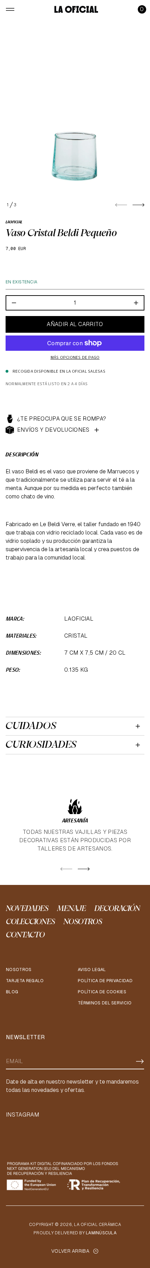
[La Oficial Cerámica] (76, 9)
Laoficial (14, 222)
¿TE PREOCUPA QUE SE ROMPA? (61, 418)
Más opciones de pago (75, 358)
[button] (142, 9)
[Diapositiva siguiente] (138, 205)
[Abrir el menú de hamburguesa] (10, 9)
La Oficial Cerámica (97, 1224)
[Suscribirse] (140, 1061)
